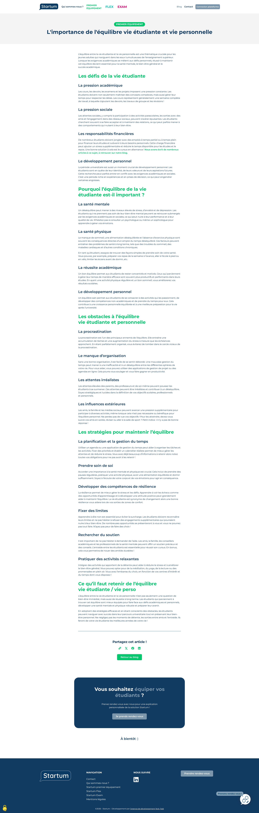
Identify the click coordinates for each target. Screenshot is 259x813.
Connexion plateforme (208, 7)
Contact (188, 6)
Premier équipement (129, 24)
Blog (179, 6)
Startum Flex (93, 791)
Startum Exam (94, 795)
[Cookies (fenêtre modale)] (4, 808)
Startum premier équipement (103, 787)
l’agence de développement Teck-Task (147, 809)
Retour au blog (129, 657)
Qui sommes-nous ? (72, 6)
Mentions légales (96, 799)
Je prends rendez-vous (129, 716)
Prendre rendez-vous (197, 773)
